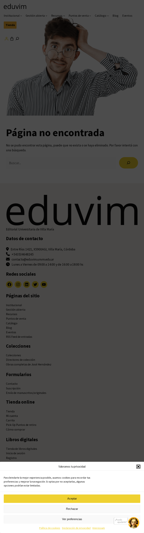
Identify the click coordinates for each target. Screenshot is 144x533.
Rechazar (72, 508)
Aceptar (72, 498)
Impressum (98, 528)
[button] (138, 466)
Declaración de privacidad (76, 528)
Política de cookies (49, 528)
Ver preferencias (72, 519)
